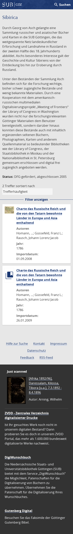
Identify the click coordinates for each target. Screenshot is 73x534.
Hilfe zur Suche (17, 343)
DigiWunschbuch (18, 457)
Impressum (58, 343)
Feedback (27, 357)
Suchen (62, 4)
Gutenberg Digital (18, 511)
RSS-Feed (46, 357)
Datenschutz (36, 350)
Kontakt (39, 343)
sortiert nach (25, 186)
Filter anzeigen (36, 199)
